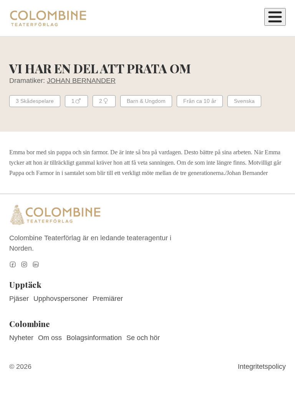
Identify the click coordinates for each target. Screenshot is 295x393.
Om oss (50, 338)
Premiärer (108, 298)
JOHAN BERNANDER (81, 80)
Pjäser (19, 298)
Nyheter (21, 338)
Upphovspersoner (60, 298)
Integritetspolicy (262, 366)
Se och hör (143, 338)
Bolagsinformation (94, 338)
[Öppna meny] (275, 17)
